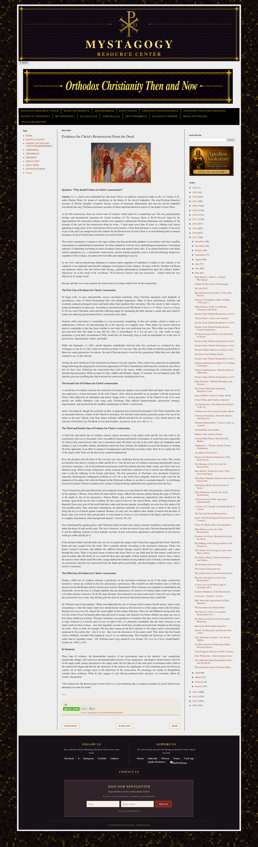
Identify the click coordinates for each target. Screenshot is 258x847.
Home (175, 726)
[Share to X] (87, 708)
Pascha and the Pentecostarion (110, 712)
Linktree (114, 758)
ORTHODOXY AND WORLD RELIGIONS (204, 111)
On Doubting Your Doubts (207, 429)
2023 (195, 192)
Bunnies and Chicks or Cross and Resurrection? (210, 579)
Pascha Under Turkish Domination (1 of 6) (214, 376)
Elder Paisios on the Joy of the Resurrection (209, 530)
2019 (195, 210)
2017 (195, 219)
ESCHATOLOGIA (88, 116)
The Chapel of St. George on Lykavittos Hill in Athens (213, 551)
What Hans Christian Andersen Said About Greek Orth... (215, 479)
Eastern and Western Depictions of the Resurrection (212, 458)
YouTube (102, 758)
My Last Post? (201, 288)
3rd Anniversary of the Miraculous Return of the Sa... (214, 405)
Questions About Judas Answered (210, 625)
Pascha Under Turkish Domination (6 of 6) (214, 313)
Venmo (176, 758)
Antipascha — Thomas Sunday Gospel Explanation (213, 447)
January (199, 686)
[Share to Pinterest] (93, 708)
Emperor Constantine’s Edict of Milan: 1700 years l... (212, 301)
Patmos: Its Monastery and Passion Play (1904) (213, 631)
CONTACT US (129, 772)
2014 (195, 232)
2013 (195, 237)
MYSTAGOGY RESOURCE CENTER (40, 111)
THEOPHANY (33, 153)
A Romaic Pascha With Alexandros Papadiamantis (211, 500)
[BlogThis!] (84, 708)
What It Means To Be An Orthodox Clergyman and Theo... (211, 308)
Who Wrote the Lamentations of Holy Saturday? (212, 602)
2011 (195, 696)
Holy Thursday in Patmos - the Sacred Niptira (212, 638)
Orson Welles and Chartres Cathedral (212, 399)
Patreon (165, 758)
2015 (195, 228)
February (199, 681)
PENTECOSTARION (35, 168)
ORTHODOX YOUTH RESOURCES (160, 111)
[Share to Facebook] (90, 708)
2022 (195, 196)
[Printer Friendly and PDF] (71, 709)
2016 (195, 223)
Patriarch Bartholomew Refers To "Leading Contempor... (215, 364)
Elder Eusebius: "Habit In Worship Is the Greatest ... (213, 383)
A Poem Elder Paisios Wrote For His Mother (211, 440)
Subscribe (152, 758)
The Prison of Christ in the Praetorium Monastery (212, 620)
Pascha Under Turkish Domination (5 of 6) (214, 322)
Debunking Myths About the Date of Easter (212, 486)
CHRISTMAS (32, 149)
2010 (195, 700)
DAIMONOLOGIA (111, 116)
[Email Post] (65, 704)
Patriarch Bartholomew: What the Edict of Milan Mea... (214, 371)
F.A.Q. (29, 172)
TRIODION (31, 157)
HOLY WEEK (32, 164)
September (200, 254)
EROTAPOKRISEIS (104, 111)
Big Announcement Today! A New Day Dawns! (213, 294)
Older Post (124, 726)
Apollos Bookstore (156, 761)
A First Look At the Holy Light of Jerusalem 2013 (210, 586)
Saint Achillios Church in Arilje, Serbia (213, 395)
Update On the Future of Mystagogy (211, 283)
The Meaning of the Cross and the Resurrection (210, 465)
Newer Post (70, 726)
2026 (195, 187)
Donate (140, 758)
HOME (29, 135)
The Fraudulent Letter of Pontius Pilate (213, 667)
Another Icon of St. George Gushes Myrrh (214, 411)
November (200, 245)
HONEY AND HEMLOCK (76, 111)
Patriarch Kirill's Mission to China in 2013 (214, 349)
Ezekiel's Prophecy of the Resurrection (213, 591)
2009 (195, 705)
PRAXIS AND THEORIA (195, 116)
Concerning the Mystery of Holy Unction (214, 651)
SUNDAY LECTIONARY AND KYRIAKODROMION (39, 144)
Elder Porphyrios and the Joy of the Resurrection (211, 493)
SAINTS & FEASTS (35, 139)
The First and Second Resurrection (211, 513)
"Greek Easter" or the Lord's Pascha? (212, 318)
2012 (195, 691)
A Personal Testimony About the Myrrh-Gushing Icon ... (213, 417)
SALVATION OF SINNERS (165, 116)
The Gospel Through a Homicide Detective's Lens (210, 390)
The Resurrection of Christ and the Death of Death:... (214, 335)
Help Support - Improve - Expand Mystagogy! (210, 278)
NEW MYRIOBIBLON (136, 116)
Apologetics (92, 712)
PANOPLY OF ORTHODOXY (35, 116)
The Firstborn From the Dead (208, 564)
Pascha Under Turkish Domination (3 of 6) (214, 345)
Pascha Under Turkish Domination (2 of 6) (214, 358)
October (199, 250)
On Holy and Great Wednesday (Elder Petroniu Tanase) (212, 645)
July (197, 263)
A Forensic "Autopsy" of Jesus (209, 595)
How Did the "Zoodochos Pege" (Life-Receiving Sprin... (212, 472)
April (198, 672)
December (200, 241)
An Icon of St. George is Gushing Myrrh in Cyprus (215, 507)
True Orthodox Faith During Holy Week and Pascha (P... (213, 661)
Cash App (189, 758)
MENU (24, 63)
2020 (195, 205)
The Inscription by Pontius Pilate (210, 607)
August (198, 259)
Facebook (69, 758)
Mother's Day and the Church (208, 434)
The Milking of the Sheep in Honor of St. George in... (214, 544)
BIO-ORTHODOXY (65, 116)
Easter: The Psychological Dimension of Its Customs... (215, 519)
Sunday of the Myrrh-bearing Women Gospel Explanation (212, 328)
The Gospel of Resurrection (207, 568)
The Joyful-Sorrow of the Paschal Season (214, 573)
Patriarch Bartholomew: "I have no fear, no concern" (214, 424)
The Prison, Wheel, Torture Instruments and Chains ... (213, 559)
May (197, 272)
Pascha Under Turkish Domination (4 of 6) (214, 341)
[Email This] (82, 708)
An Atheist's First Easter (206, 452)
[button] (7, 833)
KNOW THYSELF (128, 111)
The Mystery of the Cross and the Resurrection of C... (210, 613)
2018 (195, 214)
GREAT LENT (32, 161)
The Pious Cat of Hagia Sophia (209, 354)
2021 (195, 201)
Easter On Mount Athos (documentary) (213, 524)
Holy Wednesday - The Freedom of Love (214, 655)
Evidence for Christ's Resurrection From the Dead (213, 537)
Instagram (88, 758)
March (198, 677)
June (197, 268)
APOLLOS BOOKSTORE (33, 122)
